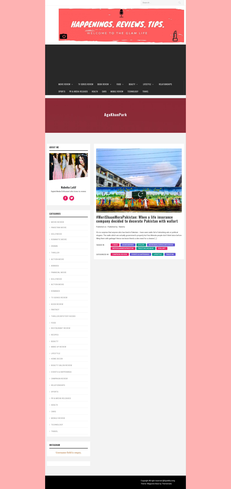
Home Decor (57, 359)
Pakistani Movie (59, 227)
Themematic (167, 484)
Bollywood (56, 279)
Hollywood (56, 234)
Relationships (165, 84)
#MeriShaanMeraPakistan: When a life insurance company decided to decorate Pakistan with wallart (137, 219)
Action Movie (57, 259)
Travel (145, 91)
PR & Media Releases (78, 91)
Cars (104, 91)
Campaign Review (119, 254)
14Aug (115, 245)
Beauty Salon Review (61, 365)
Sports (61, 91)
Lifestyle (147, 84)
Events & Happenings (140, 254)
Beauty (132, 84)
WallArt (162, 248)
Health (95, 91)
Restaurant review (60, 328)
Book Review (103, 84)
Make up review (58, 347)
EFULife (141, 245)
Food (119, 84)
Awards (55, 266)
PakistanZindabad (146, 248)
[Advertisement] (115, 62)
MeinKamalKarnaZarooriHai (161, 245)
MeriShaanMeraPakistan (123, 248)
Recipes (55, 335)
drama (54, 246)
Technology (132, 91)
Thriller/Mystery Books (63, 316)
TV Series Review (85, 84)
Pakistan (170, 254)
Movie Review (64, 84)
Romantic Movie (59, 239)
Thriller (55, 253)
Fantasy (55, 310)
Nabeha (122, 227)
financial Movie (58, 272)
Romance (55, 291)
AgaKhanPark (128, 245)
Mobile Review (117, 91)
